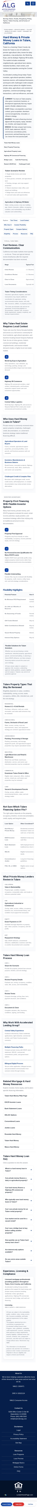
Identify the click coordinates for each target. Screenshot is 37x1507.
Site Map (18, 1443)
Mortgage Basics (18, 1463)
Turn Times (13, 220)
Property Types (8, 229)
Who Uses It (7, 225)
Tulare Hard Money (12, 1140)
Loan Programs (18, 1454)
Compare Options (21, 229)
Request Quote (6, 1504)
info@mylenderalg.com (18, 1419)
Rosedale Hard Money (13, 1134)
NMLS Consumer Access (18, 1400)
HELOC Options (11, 1115)
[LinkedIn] (20, 1491)
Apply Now (18, 1504)
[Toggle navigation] (33, 3)
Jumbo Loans (10, 1128)
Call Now (30, 1504)
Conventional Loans (12, 1121)
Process (15, 233)
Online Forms (18, 1467)
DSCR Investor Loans (13, 1102)
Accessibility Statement (18, 1438)
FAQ (31, 233)
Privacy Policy (18, 1434)
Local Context (24, 220)
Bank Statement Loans (13, 1108)
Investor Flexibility (20, 225)
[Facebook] (17, 1491)
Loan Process (18, 1458)
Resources (24, 233)
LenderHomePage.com (25, 1495)
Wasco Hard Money (12, 1147)
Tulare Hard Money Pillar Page (16, 1096)
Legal (19, 1430)
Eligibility (7, 233)
